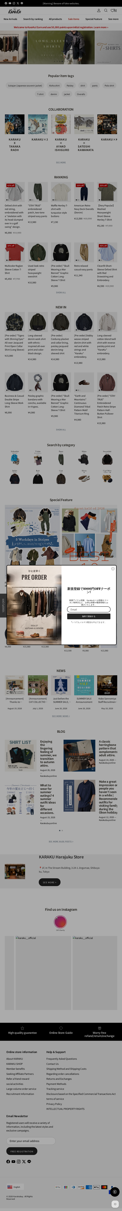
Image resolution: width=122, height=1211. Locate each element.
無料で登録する (88, 616)
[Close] (113, 569)
